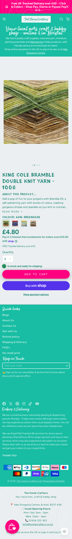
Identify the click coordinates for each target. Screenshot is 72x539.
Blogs (5, 315)
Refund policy (11, 336)
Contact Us (9, 325)
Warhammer (37, 41)
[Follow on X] (11, 404)
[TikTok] (30, 404)
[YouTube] (37, 404)
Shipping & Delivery (14, 342)
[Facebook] (4, 404)
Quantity (8, 252)
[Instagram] (24, 404)
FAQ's (6, 347)
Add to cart (36, 274)
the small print (11, 353)
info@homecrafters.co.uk (38, 524)
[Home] (36, 19)
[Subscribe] (67, 366)
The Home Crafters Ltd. (29, 481)
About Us (8, 320)
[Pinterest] (17, 404)
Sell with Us (9, 331)
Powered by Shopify (54, 481)
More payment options (36, 294)
